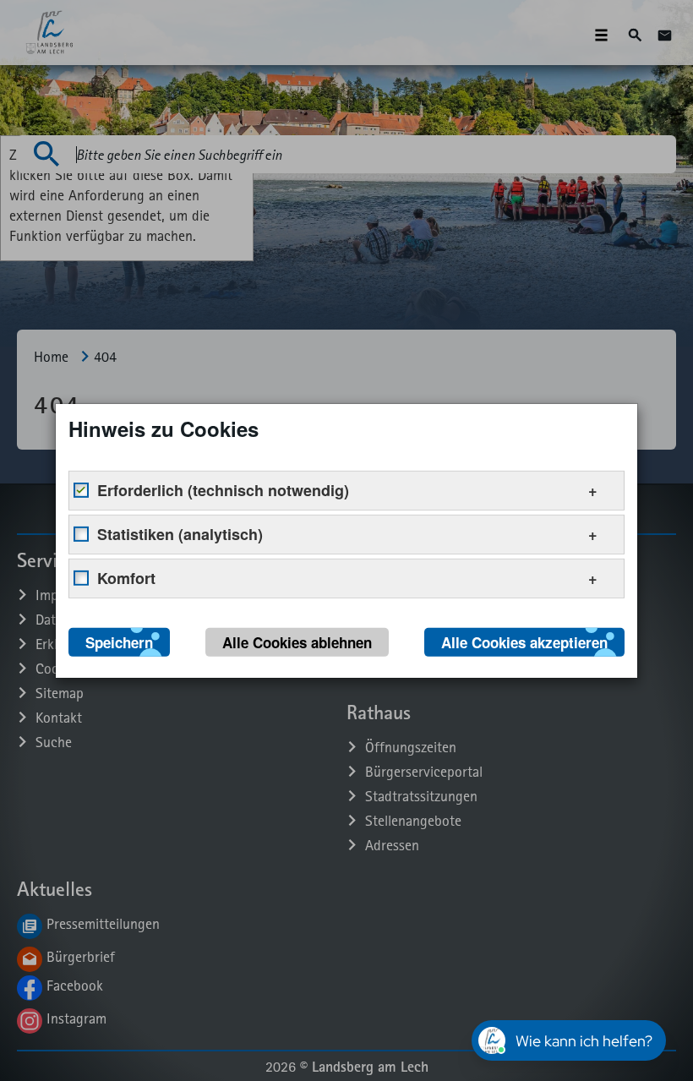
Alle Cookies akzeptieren (524, 641)
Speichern (119, 641)
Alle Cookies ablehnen (297, 641)
